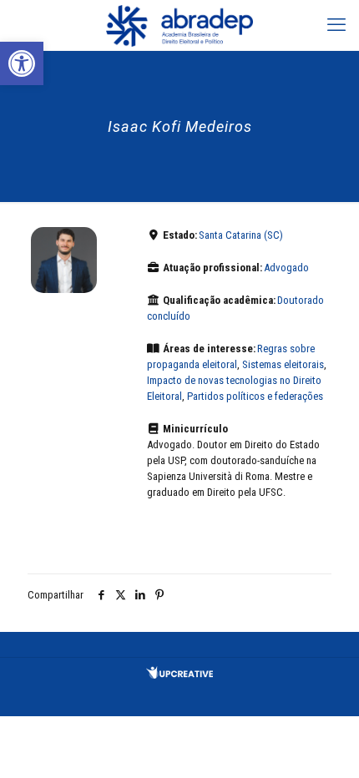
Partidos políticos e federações (255, 396)
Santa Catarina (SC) (241, 235)
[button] (21, 63)
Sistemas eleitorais (283, 364)
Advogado (286, 267)
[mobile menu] (336, 25)
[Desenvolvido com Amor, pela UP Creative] (179, 675)
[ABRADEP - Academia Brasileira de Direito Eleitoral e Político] (179, 25)
